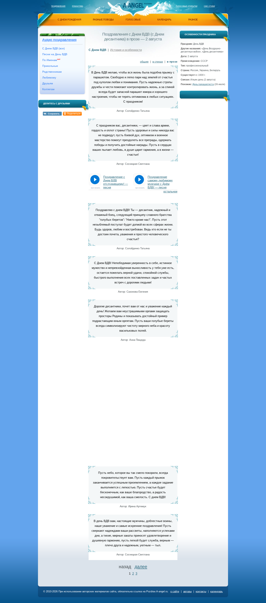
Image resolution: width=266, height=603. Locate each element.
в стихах (157, 61)
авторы (187, 591)
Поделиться (73, 113)
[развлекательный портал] (133, 5)
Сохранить (54, 113)
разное (193, 19)
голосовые (133, 19)
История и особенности (126, 49)
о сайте (174, 591)
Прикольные (50, 65)
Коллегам (48, 89)
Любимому (49, 77)
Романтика (77, 6)
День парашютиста (203, 84)
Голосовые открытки (186, 6)
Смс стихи (209, 6)
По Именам (51, 60)
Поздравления (58, 6)
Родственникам (52, 71)
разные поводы (103, 19)
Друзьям (47, 83)
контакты (201, 591)
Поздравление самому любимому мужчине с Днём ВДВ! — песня (160, 180)
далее (141, 566)
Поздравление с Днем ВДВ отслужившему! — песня (115, 180)
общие (144, 61)
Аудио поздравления (59, 40)
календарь (164, 19)
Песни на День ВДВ (54, 54)
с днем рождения (69, 19)
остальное (170, 191)
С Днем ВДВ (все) (53, 48)
